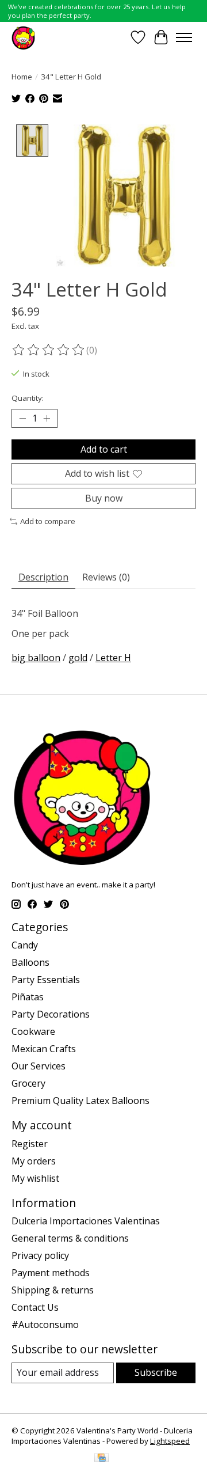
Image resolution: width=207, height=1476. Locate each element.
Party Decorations (51, 1014)
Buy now (103, 498)
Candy (25, 945)
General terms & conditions (70, 1238)
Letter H (113, 657)
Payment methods (51, 1272)
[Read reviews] (49, 350)
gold (77, 657)
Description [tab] (43, 577)
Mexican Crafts (44, 1048)
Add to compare (47, 521)
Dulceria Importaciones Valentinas (86, 1221)
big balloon (36, 657)
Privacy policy (40, 1255)
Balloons (30, 962)
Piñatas (28, 997)
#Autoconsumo (45, 1324)
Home (22, 76)
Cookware (33, 1031)
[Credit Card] (101, 1458)
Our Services (39, 1066)
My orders (34, 1161)
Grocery (28, 1083)
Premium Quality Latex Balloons (81, 1100)
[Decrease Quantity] (22, 418)
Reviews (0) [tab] (106, 577)
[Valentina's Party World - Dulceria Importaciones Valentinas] (23, 37)
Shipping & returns (53, 1290)
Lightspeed (170, 1441)
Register (30, 1143)
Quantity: (28, 398)
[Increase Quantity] (46, 418)
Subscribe (156, 1372)
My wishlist (35, 1178)
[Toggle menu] (183, 37)
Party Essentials (46, 979)
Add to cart (103, 449)
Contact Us (35, 1307)
